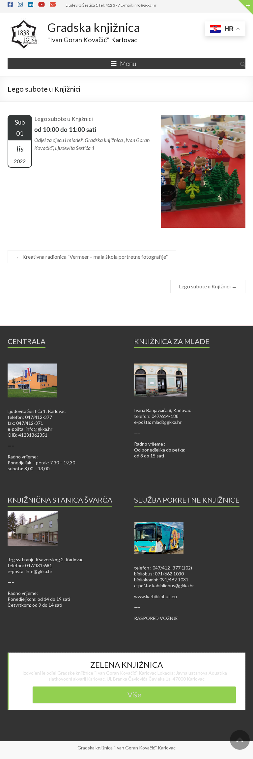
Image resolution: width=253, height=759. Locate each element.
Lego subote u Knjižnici (208, 286)
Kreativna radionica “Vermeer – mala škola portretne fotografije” (92, 256)
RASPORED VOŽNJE (156, 618)
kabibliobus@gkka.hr (173, 585)
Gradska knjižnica (93, 27)
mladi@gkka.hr (167, 422)
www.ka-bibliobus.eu (155, 596)
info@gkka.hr (39, 429)
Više (134, 694)
